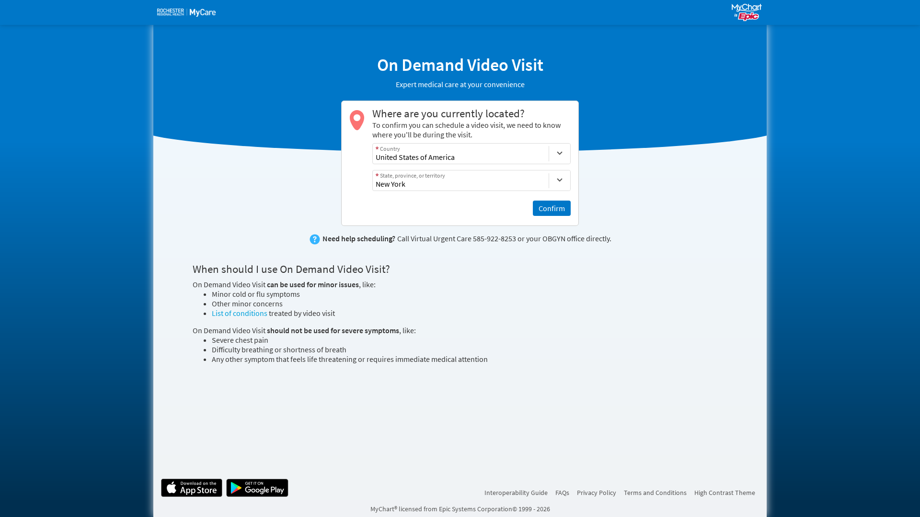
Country (390, 148)
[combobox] (461, 153)
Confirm (552, 208)
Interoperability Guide (516, 492)
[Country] (559, 154)
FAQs (562, 492)
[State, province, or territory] (559, 180)
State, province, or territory (412, 175)
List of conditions (239, 313)
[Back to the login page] (186, 12)
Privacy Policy (596, 492)
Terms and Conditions (655, 492)
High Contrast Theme (724, 492)
